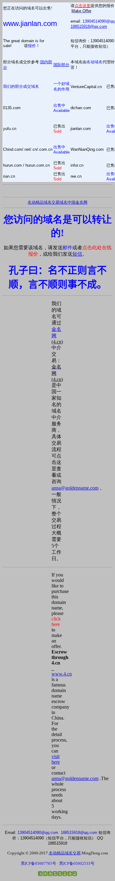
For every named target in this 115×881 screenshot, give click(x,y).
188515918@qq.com (89, 26)
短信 (77, 254)
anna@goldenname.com (75, 487)
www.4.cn (62, 673)
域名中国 (67, 202)
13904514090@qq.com (37, 832)
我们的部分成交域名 (21, 86)
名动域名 (94, 62)
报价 (32, 45)
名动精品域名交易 (43, 202)
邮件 (67, 247)
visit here (56, 759)
